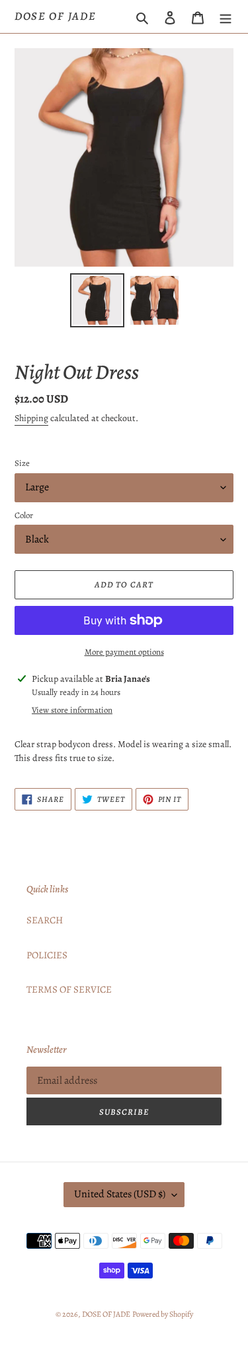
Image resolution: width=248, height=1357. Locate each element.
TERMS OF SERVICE (69, 989)
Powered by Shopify (162, 1314)
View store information (72, 709)
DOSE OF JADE (55, 16)
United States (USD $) (119, 1194)
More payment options (124, 651)
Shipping (31, 418)
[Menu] (225, 17)
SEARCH (44, 920)
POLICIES (46, 955)
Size (22, 463)
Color (24, 515)
